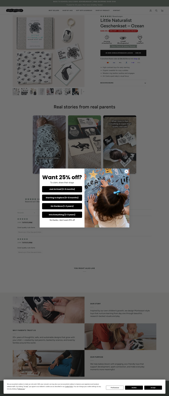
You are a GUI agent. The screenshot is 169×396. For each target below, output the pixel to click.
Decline (134, 388)
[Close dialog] (126, 171)
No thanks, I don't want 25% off (62, 220)
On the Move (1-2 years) (62, 206)
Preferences (115, 388)
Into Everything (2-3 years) (62, 214)
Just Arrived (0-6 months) (62, 189)
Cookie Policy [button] (69, 386)
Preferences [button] (21, 389)
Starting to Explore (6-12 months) (62, 197)
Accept (153, 388)
